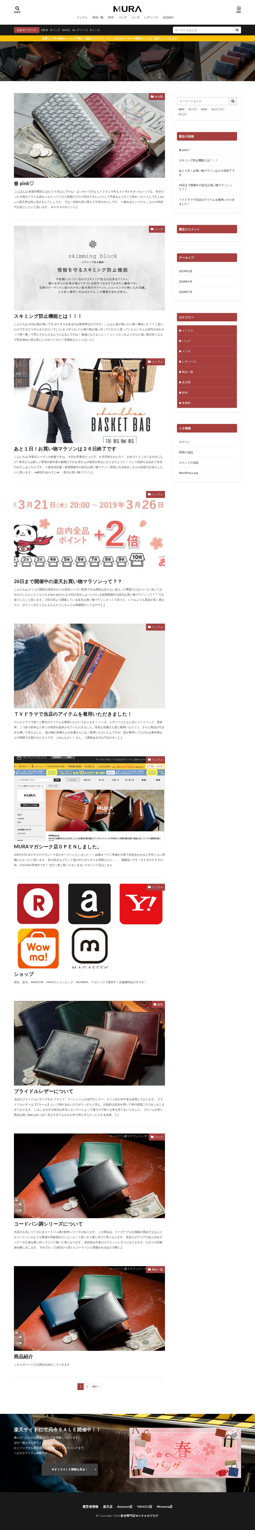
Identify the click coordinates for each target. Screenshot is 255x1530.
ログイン (184, 441)
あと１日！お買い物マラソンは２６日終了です (65, 448)
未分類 (159, 96)
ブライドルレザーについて (44, 1091)
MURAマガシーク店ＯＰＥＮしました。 (58, 846)
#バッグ (55, 30)
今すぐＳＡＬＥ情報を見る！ (70, 1469)
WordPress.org (188, 472)
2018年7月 (185, 292)
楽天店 (108, 1506)
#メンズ (95, 30)
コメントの (188, 462)
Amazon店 (124, 1506)
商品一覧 (98, 17)
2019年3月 (185, 271)
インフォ (82, 17)
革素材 (186, 402)
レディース (151, 17)
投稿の (186, 452)
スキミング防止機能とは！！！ (48, 316)
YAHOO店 (144, 1506)
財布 (111, 17)
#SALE (66, 30)
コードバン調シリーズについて (48, 1224)
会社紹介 (168, 17)
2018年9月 (185, 281)
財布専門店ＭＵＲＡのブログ (139, 1515)
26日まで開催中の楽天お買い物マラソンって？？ (68, 581)
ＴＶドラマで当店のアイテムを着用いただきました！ (73, 714)
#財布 (44, 30)
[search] (237, 30)
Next (94, 1386)
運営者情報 (90, 1506)
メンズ (135, 17)
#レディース (80, 30)
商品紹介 (23, 1356)
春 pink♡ (24, 183)
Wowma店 (165, 1506)
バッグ (122, 17)
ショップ (24, 974)
